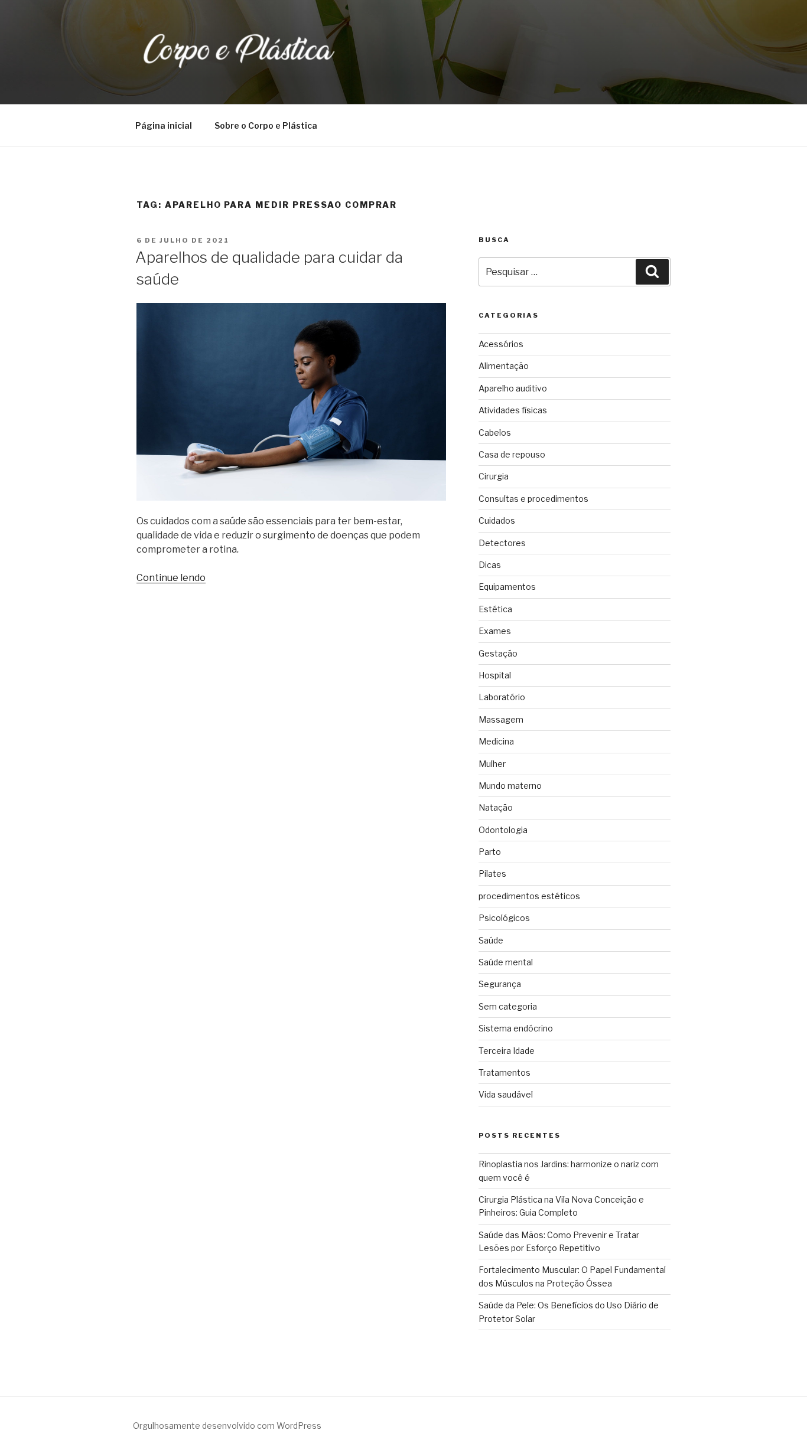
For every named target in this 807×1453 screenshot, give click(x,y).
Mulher (492, 764)
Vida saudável (506, 1094)
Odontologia (503, 830)
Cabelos (495, 432)
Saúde (491, 940)
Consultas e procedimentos (533, 499)
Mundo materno (510, 786)
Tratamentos (505, 1072)
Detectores (502, 543)
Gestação (498, 653)
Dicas (490, 565)
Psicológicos (504, 918)
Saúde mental (506, 962)
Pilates (492, 873)
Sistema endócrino (516, 1028)
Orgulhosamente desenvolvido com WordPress (227, 1426)
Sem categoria (508, 1006)
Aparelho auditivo (513, 388)
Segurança (500, 984)
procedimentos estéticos (529, 896)
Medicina (496, 741)
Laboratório (502, 697)
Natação (496, 807)
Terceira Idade (507, 1051)
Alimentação (504, 366)
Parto (490, 852)
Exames (495, 631)
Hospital (495, 675)
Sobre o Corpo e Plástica (265, 125)
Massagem (501, 719)
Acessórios (501, 344)
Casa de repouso (512, 454)
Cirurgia (494, 476)
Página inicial (163, 125)
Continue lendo (171, 577)
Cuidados (497, 520)
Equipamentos (507, 587)
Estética (495, 609)
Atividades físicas (513, 410)
